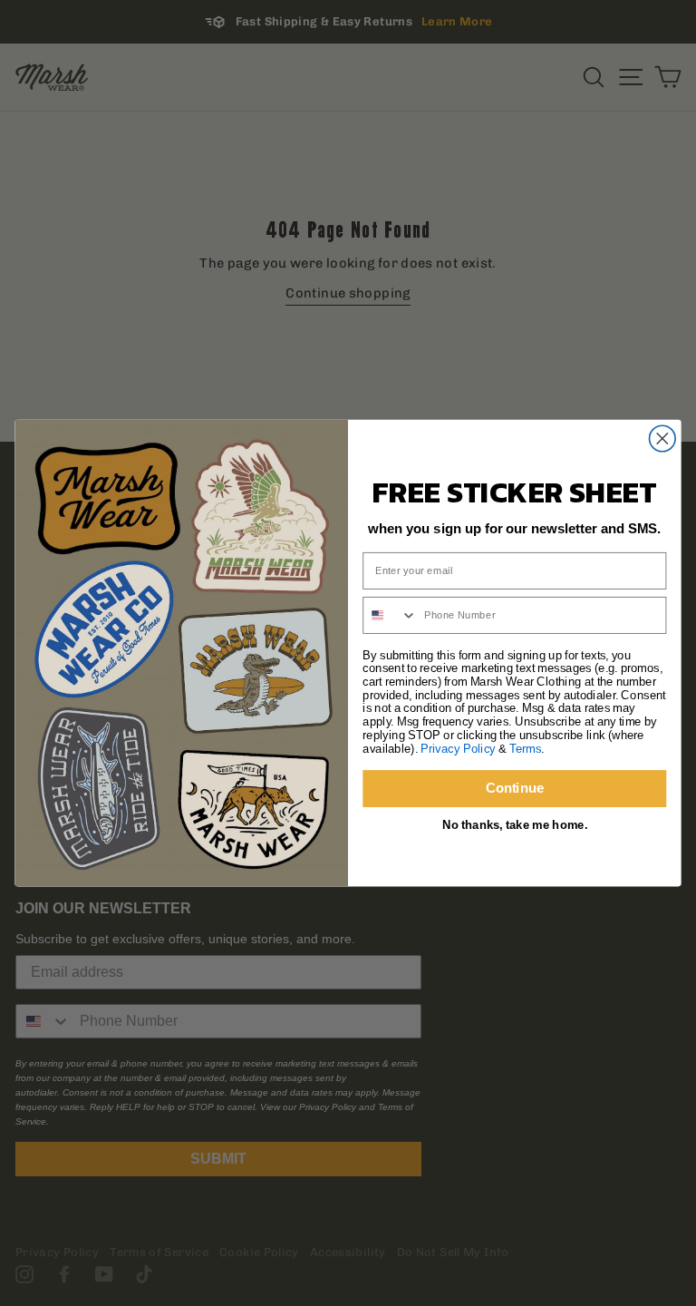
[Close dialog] (663, 438)
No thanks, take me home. (514, 825)
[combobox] (390, 614)
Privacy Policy (458, 748)
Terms (525, 748)
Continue (515, 788)
